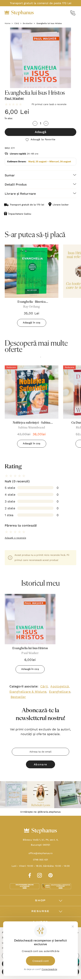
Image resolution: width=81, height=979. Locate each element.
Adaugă (40, 132)
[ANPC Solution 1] (25, 886)
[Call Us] (72, 13)
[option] (31, 408)
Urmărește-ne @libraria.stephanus (40, 811)
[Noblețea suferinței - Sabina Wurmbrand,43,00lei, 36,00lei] (31, 392)
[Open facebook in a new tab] (29, 874)
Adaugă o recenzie (15, 537)
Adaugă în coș (31, 322)
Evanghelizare (59, 691)
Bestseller (18, 697)
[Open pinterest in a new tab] (50, 874)
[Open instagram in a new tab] (39, 874)
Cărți (44, 686)
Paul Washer (14, 98)
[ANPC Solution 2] (56, 886)
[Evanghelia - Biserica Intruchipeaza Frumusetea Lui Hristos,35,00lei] (31, 271)
